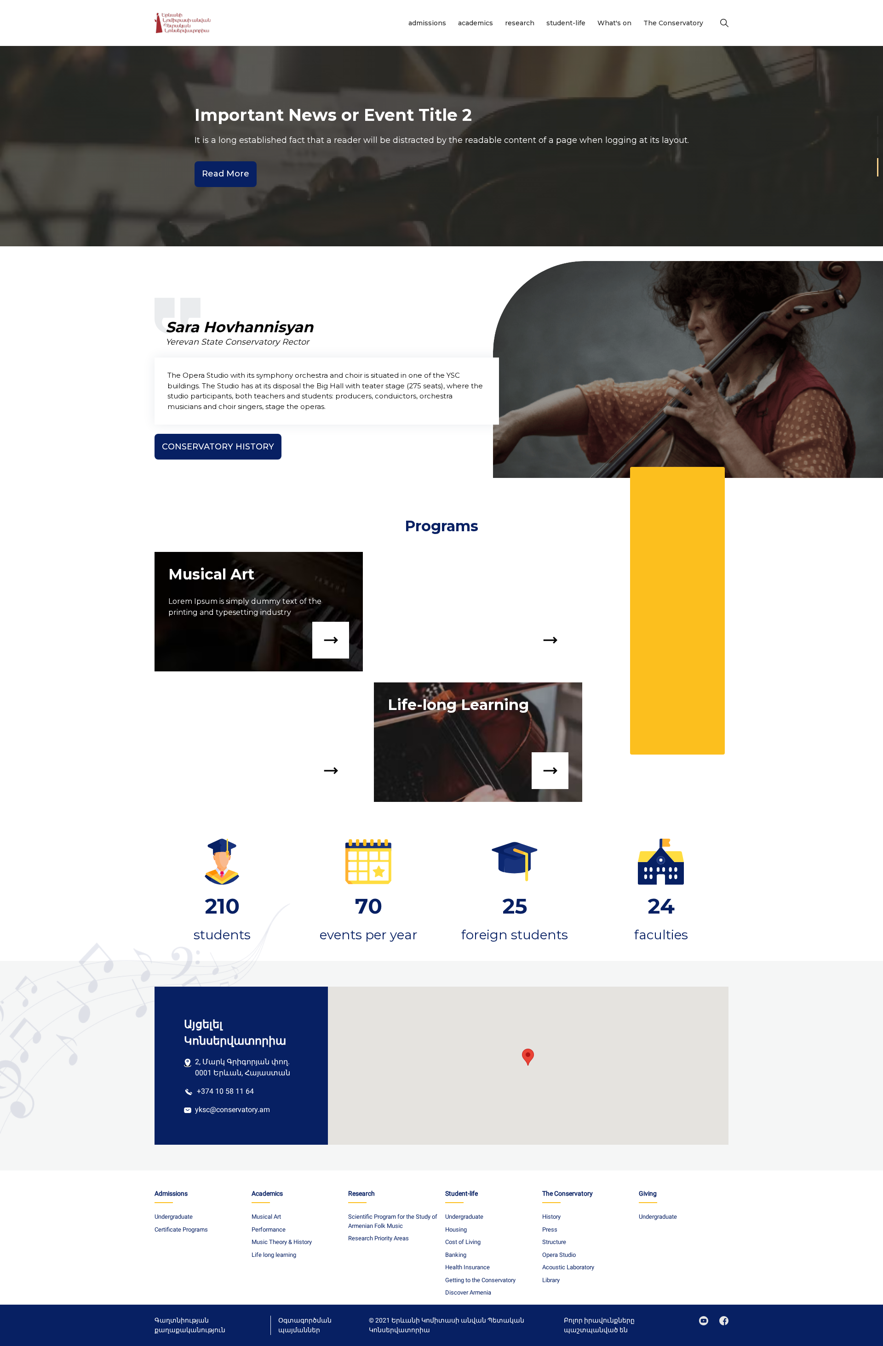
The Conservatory (673, 23)
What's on (614, 23)
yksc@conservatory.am (232, 1109)
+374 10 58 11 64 (225, 1091)
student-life (565, 23)
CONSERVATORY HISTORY (218, 447)
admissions (427, 23)
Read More (225, 174)
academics (475, 23)
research (519, 23)
